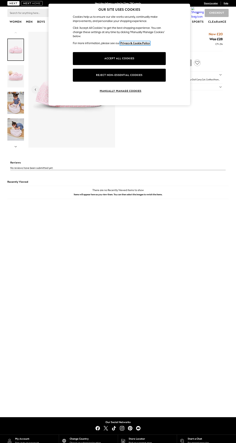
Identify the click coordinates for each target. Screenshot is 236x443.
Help (226, 3)
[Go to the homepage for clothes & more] (13, 3)
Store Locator (211, 3)
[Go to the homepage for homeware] (32, 3)
